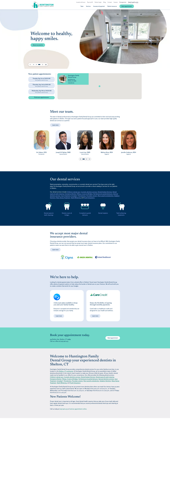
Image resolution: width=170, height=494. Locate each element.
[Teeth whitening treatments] (121, 206)
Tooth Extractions (89, 198)
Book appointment (114, 338)
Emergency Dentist (70, 194)
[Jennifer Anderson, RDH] (128, 140)
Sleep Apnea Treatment (63, 198)
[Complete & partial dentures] (85, 206)
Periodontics (82, 196)
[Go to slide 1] (33, 64)
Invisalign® (74, 196)
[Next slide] (42, 64)
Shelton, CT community (66, 371)
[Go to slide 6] (86, 159)
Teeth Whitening (76, 198)
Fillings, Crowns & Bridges (85, 194)
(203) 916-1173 (71, 82)
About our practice (38, 47)
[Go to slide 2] (36, 64)
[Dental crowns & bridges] (67, 206)
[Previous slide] (30, 64)
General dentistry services (106, 379)
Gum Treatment (65, 196)
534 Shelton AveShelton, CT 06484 (77, 80)
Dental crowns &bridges (67, 214)
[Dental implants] (103, 206)
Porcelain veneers (92, 196)
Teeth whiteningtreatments (121, 214)
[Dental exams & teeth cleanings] (49, 206)
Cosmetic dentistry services (89, 192)
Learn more (55, 125)
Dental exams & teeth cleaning (105, 377)
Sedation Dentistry (105, 381)
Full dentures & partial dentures (102, 194)
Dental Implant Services (105, 192)
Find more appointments (41, 97)
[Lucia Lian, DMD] (85, 140)
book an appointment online (78, 409)
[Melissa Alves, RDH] (106, 140)
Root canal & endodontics (106, 196)
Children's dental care (73, 192)
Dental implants (103, 213)
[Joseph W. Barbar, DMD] (63, 140)
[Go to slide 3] (39, 64)
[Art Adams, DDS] (41, 140)
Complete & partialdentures (85, 214)
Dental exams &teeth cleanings (48, 214)
